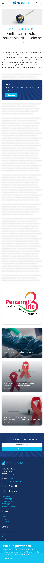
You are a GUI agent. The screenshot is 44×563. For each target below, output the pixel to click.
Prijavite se (11, 95)
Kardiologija (6, 496)
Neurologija (6, 504)
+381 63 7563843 (13, 479)
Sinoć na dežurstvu (8, 532)
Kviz (3, 534)
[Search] (37, 3)
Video (4, 517)
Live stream (6, 519)
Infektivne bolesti (8, 501)
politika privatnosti (22, 554)
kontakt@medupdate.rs (14, 481)
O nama (4, 537)
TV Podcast (6, 522)
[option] (22, 309)
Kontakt (4, 539)
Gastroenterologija (8, 506)
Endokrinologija (7, 499)
